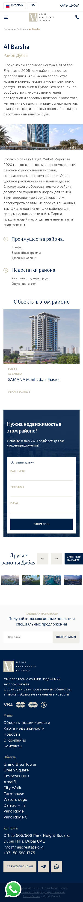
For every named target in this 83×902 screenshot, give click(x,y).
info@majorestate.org (23, 847)
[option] (10, 580)
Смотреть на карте (74, 558)
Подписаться (66, 637)
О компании (14, 740)
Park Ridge (13, 811)
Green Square (16, 770)
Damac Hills (14, 805)
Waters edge (15, 799)
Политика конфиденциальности (41, 892)
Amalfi (9, 782)
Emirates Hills (16, 776)
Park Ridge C (15, 817)
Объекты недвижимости (26, 723)
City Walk (12, 788)
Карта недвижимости (23, 728)
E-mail (14, 504)
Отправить (41, 524)
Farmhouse (13, 794)
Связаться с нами (20, 866)
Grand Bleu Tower (20, 764)
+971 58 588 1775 (19, 853)
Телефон (17, 487)
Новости (11, 734)
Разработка (31, 896)
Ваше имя (17, 471)
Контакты (12, 746)
